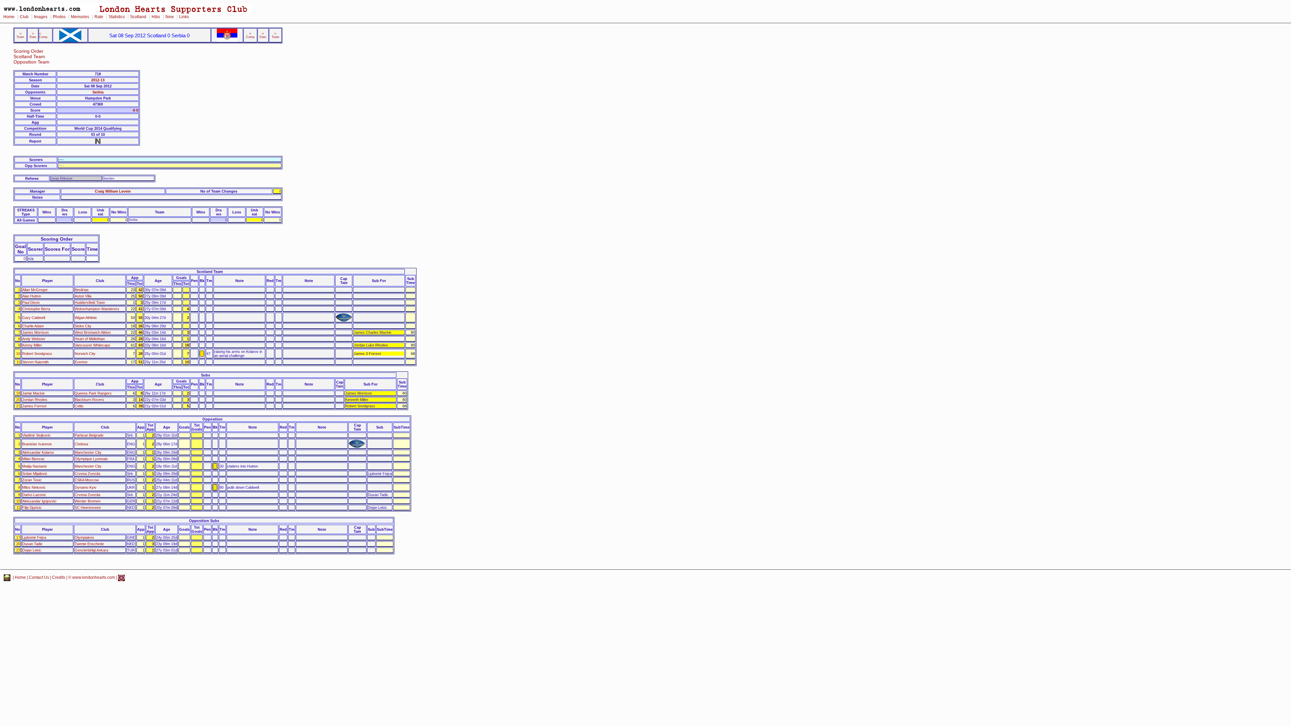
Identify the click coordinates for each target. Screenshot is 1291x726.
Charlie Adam (33, 326)
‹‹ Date (33, 35)
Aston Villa (83, 296)
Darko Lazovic (34, 495)
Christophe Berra (36, 309)
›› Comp (250, 35)
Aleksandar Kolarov (38, 452)
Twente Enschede (89, 544)
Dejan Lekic (31, 550)
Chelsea (81, 444)
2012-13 (98, 80)
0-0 (135, 110)
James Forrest (34, 406)
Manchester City (88, 452)
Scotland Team (29, 56)
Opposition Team (31, 62)
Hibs (156, 16)
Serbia (98, 92)
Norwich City (85, 354)
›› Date (263, 35)
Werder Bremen (88, 501)
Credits (58, 577)
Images (40, 16)
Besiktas (82, 290)
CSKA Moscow (87, 480)
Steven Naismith (35, 362)
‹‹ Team (20, 35)
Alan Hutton (31, 296)
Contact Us (39, 577)
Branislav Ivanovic (37, 444)
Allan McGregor (35, 290)
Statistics (117, 16)
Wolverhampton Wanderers (97, 309)
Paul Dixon (31, 302)
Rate (98, 16)
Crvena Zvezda (87, 474)
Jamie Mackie (33, 393)
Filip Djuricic (32, 508)
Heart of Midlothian (90, 339)
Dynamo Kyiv (85, 487)
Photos (59, 16)
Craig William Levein (113, 191)
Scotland (138, 16)
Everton (81, 362)
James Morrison (35, 332)
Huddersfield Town (90, 302)
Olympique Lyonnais (91, 459)
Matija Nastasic (34, 466)
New (169, 16)
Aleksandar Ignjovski (39, 501)
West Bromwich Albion (93, 332)
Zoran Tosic (32, 480)
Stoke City (83, 326)
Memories (80, 16)
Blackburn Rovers (89, 400)
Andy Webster (33, 339)
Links (184, 16)
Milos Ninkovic (34, 487)
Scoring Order (28, 51)
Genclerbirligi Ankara (91, 550)
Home (8, 16)
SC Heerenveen (88, 508)
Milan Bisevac (33, 459)
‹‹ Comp (43, 35)
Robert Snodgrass (37, 354)
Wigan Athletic (86, 318)
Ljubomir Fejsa (34, 537)
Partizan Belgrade (89, 435)
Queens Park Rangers (93, 393)
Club (24, 16)
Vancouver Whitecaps (92, 345)
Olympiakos (84, 537)
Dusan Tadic (32, 544)
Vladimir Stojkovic (36, 435)
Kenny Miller (32, 345)
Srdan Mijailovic (34, 474)
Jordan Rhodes (34, 400)
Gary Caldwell (33, 318)
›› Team (275, 35)
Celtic (79, 406)
